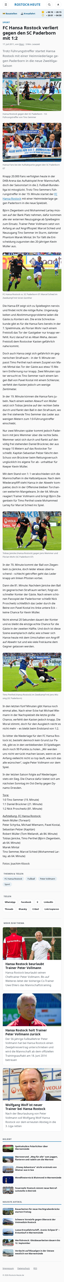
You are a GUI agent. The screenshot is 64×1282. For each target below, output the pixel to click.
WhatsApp (10, 902)
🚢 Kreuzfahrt (28, 13)
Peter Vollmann (47, 878)
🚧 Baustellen (10, 13)
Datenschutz (23, 1268)
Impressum (8, 1268)
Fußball (31, 878)
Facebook (26, 902)
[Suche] (49, 4)
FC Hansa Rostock (13, 878)
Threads (9, 909)
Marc (21, 44)
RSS (35, 1268)
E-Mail (35, 909)
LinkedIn (48, 902)
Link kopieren (51, 909)
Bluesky (23, 909)
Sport (6, 22)
